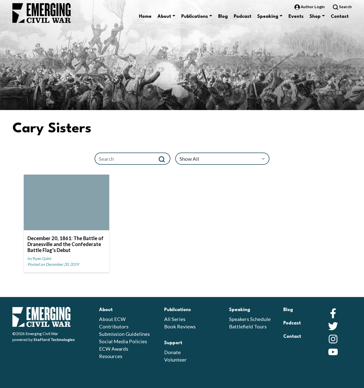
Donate (172, 352)
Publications (194, 16)
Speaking (267, 16)
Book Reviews (180, 326)
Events (296, 16)
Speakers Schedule (250, 319)
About (164, 16)
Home (145, 16)
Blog (223, 16)
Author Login (312, 6)
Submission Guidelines (124, 334)
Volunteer (175, 360)
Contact (340, 16)
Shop (315, 16)
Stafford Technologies (54, 339)
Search (345, 6)
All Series (174, 319)
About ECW (112, 319)
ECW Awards (113, 349)
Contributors (114, 326)
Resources (110, 356)
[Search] (163, 159)
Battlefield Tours (248, 326)
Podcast (242, 16)
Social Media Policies (123, 341)
